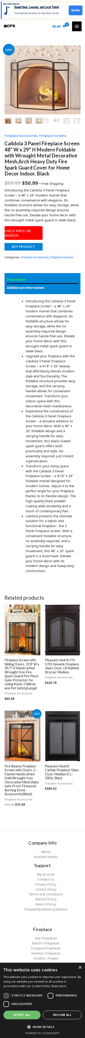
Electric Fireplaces (46, 943)
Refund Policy (45, 899)
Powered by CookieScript (42, 1033)
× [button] (80, 967)
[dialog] (42, 1000)
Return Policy (46, 904)
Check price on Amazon (18, 233)
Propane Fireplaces (46, 948)
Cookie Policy (46, 889)
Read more (58, 986)
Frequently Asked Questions (46, 909)
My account (46, 874)
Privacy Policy (45, 884)
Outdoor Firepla (46, 958)
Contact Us (45, 879)
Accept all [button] (22, 1015)
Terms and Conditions (46, 894)
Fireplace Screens (52, 135)
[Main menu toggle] (77, 26)
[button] (42, 1027)
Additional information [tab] (25, 287)
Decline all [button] (62, 1015)
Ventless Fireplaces (46, 953)
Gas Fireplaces (46, 938)
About (46, 851)
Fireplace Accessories (21, 135)
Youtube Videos (46, 856)
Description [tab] (16, 279)
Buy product (23, 246)
